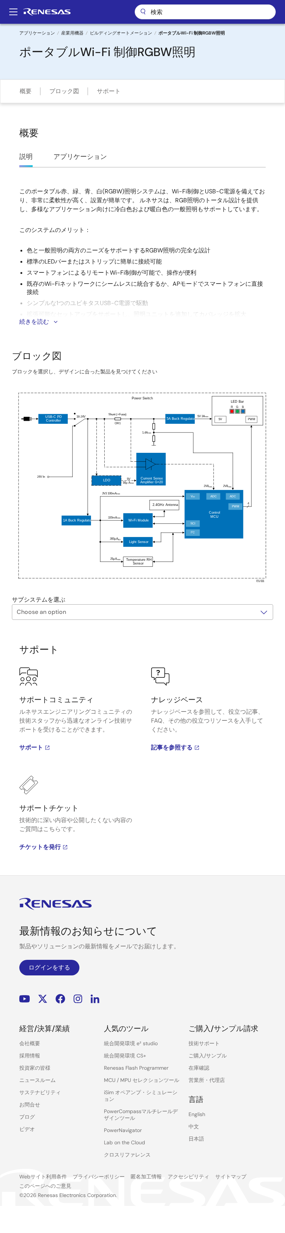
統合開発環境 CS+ (125, 1055)
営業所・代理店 (207, 1080)
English (197, 1114)
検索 (205, 12)
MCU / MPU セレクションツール (141, 1080)
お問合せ (29, 1104)
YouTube (24, 999)
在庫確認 (199, 1067)
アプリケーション (37, 33)
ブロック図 (64, 91)
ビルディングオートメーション (121, 33)
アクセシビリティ (188, 1176)
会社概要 (29, 1043)
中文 (194, 1126)
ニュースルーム (37, 1080)
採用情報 (29, 1055)
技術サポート (204, 1043)
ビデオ (27, 1129)
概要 (26, 91)
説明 (26, 156)
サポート (109, 91)
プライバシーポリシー (99, 1176)
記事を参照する (172, 747)
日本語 (196, 1138)
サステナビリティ (40, 1092)
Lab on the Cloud (124, 1142)
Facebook (60, 999)
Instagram (77, 999)
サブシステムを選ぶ (38, 600)
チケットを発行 (40, 847)
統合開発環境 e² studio (131, 1043)
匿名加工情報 (146, 1176)
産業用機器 (72, 33)
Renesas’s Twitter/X (42, 999)
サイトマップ (230, 1176)
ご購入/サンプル (208, 1055)
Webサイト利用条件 (43, 1176)
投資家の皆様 (34, 1067)
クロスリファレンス (127, 1154)
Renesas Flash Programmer (136, 1067)
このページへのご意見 (45, 1186)
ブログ (27, 1116)
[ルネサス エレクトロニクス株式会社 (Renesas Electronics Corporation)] (47, 11)
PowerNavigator (123, 1130)
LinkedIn (95, 999)
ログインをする (49, 967)
